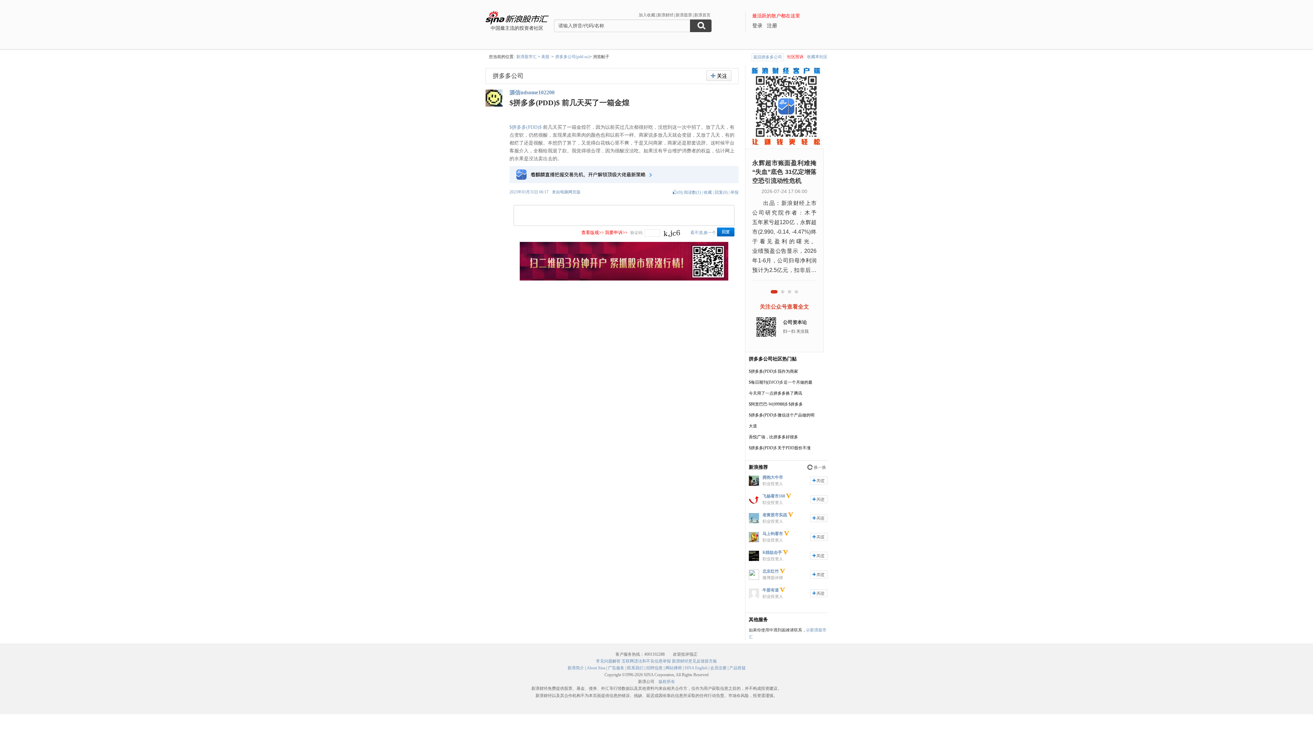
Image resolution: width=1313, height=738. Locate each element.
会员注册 (718, 668)
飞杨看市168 (773, 496)
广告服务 (616, 668)
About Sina (596, 668)
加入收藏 (647, 15)
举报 (734, 192)
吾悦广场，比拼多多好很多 (773, 437)
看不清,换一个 (703, 232)
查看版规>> (592, 232)
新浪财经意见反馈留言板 (694, 661)
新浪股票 (684, 15)
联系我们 (635, 668)
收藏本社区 (817, 56)
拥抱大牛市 (772, 477)
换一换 (820, 467)
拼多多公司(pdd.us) (572, 56)
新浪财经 (665, 15)
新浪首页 (702, 15)
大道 (753, 426)
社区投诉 (795, 56)
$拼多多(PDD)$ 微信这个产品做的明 (781, 415)
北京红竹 (770, 571)
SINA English (696, 668)
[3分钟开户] (624, 279)
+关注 (718, 75)
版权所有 (667, 681)
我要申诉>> (616, 232)
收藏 (708, 192)
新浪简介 (576, 668)
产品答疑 (737, 668)
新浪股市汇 (526, 56)
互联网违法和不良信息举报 (646, 661)
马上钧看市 (772, 533)
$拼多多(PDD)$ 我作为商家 (773, 371)
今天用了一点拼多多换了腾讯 (775, 393)
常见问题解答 (608, 661)
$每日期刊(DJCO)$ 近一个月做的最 (780, 382)
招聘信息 (654, 668)
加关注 (818, 480)
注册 (772, 25)
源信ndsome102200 (532, 92)
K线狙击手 (772, 552)
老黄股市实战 (774, 514)
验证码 (636, 232)
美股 (545, 56)
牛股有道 (770, 590)
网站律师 (673, 668)
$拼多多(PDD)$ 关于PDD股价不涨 (780, 448)
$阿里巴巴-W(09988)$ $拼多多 (776, 404)
